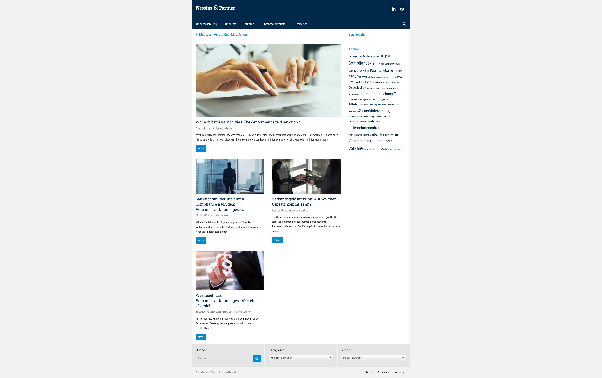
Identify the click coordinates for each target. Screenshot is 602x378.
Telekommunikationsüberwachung (361, 116)
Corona (352, 70)
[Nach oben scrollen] (596, 372)
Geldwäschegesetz (372, 88)
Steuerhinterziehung (374, 110)
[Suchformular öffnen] (404, 24)
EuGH (368, 82)
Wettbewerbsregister (372, 149)
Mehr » (201, 148)
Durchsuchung (366, 77)
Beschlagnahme (355, 56)
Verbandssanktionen (384, 134)
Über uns (230, 24)
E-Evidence (300, 24)
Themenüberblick (273, 24)
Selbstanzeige (357, 104)
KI (358, 99)
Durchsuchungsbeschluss (382, 77)
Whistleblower (387, 149)
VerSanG (356, 148)
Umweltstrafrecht (382, 116)
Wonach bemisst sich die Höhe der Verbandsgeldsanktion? (248, 122)
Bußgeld (385, 56)
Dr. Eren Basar (214, 311)
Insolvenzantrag (386, 88)
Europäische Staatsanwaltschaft (385, 82)
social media (381, 105)
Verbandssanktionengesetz (370, 140)
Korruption (364, 99)
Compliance (359, 63)
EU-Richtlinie (359, 82)
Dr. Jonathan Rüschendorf (296, 210)
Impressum (399, 372)
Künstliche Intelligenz (377, 99)
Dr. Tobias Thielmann (222, 128)
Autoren (249, 24)
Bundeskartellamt (371, 56)
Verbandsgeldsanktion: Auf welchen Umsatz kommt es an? (304, 201)
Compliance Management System (385, 64)
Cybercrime (363, 70)
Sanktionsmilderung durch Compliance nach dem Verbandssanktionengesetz (220, 204)
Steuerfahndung (353, 111)
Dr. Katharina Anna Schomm (238, 311)
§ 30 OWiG (398, 149)
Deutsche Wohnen (395, 71)
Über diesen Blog (206, 24)
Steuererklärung (393, 105)
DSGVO (353, 76)
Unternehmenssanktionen (364, 121)
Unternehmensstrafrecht (368, 127)
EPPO (350, 82)
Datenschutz (379, 70)
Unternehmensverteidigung (358, 135)
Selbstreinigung (371, 105)
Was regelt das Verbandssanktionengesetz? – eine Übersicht (227, 300)
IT (394, 94)
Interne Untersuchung (376, 93)
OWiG (388, 99)
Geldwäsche (356, 87)
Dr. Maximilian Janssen (217, 215)
